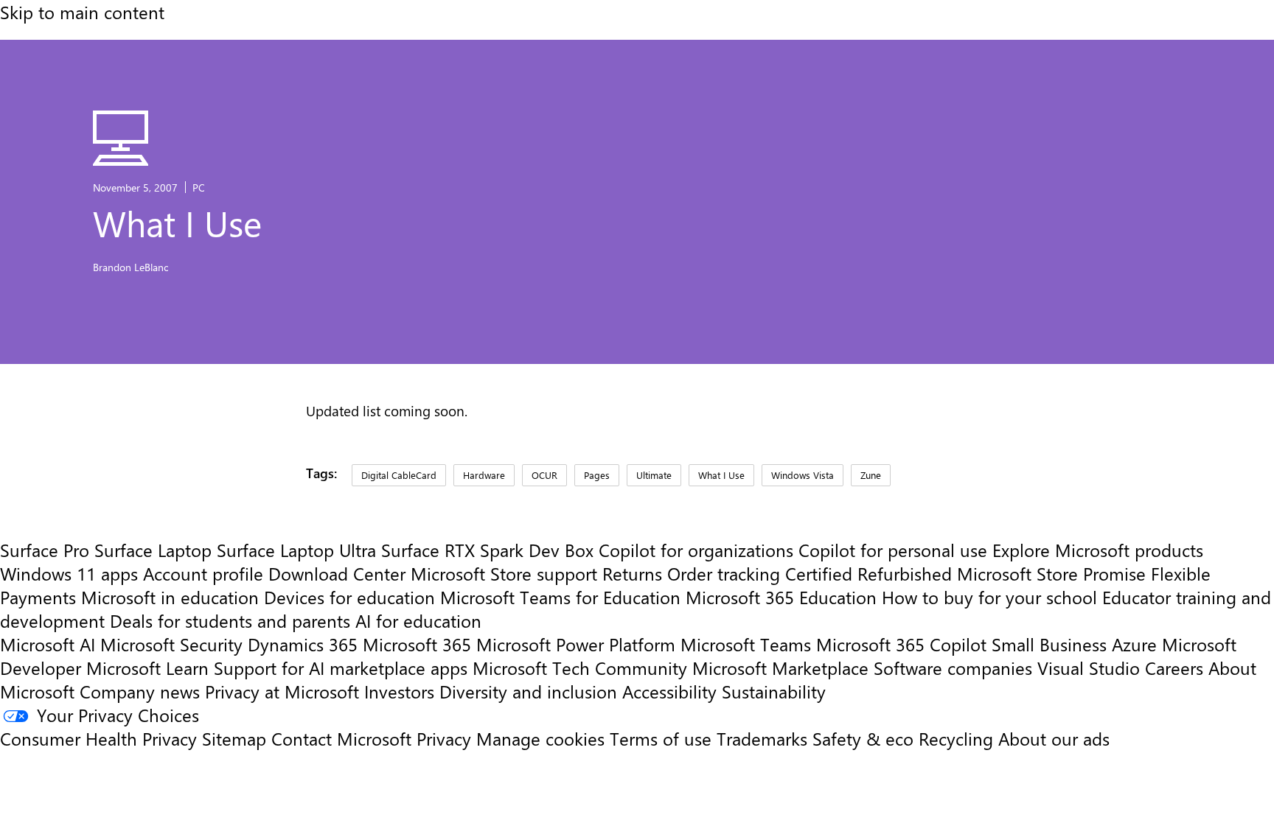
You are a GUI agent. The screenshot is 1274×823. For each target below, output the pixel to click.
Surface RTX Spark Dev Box (487, 549)
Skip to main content (82, 12)
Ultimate (654, 475)
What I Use (721, 475)
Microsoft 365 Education (781, 597)
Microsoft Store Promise (1051, 573)
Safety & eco (862, 738)
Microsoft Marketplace (780, 667)
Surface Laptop (153, 549)
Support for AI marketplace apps (340, 667)
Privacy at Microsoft (282, 691)
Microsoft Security (171, 644)
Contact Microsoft (341, 738)
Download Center (336, 573)
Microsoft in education (170, 597)
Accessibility (669, 691)
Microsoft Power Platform (575, 644)
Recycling (956, 738)
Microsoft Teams (745, 644)
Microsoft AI (47, 644)
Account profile (203, 573)
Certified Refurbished (868, 573)
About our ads (1054, 738)
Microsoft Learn (147, 667)
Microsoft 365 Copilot (901, 644)
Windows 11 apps (69, 573)
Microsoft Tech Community (580, 667)
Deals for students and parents (230, 620)
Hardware (484, 475)
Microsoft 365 (417, 644)
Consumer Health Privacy (98, 738)
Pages (597, 475)
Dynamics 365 (303, 644)
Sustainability (774, 691)
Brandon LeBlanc (130, 266)
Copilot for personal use (892, 549)
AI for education (418, 620)
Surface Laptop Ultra (296, 549)
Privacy (446, 738)
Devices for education (349, 597)
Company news (140, 691)
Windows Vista (802, 475)
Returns (632, 573)
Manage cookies (540, 738)
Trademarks (762, 738)
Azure (1134, 644)
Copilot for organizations (696, 549)
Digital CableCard (398, 475)
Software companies (953, 667)
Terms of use (660, 738)
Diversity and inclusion (528, 691)
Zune (870, 475)
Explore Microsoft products (1097, 549)
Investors (399, 691)
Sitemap (234, 738)
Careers (1174, 667)
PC (198, 187)
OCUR (544, 475)
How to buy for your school (989, 597)
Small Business (1049, 644)
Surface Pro (44, 549)
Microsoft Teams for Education (560, 597)
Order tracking (723, 573)
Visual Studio (1088, 667)
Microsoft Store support (504, 573)
